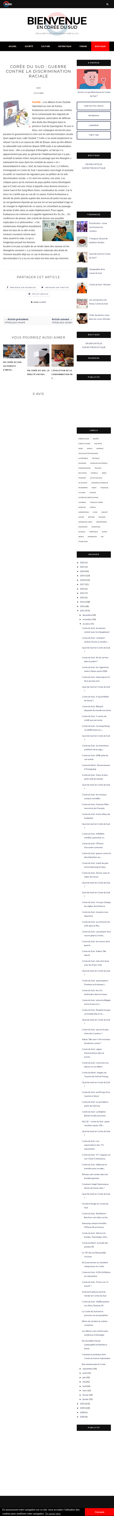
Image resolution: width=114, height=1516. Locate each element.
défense (91, 517)
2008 (82, 1412)
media (94, 488)
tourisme (82, 478)
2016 (82, 588)
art (102, 536)
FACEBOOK (93, 116)
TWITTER (94, 135)
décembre (87, 615)
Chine (95, 512)
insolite (104, 512)
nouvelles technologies (88, 453)
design (81, 536)
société (42, 302)
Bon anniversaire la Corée (94, 1364)
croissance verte (85, 522)
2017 (82, 584)
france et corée (96, 502)
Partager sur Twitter (57, 287)
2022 (82, 562)
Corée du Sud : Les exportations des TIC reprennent (93, 1145)
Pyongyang (83, 541)
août (85, 1373)
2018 (82, 580)
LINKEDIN (94, 125)
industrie (98, 443)
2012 (82, 606)
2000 (82, 1416)
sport (104, 473)
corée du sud (83, 439)
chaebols (82, 502)
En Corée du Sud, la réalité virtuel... (38, 372)
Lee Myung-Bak (96, 478)
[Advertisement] (94, 191)
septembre (88, 1368)
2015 (82, 593)
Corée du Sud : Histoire (100, 284)
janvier (86, 1399)
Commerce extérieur (99, 483)
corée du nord (84, 443)
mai (84, 1381)
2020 (82, 571)
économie (82, 463)
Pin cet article (40, 294)
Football (94, 473)
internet (99, 448)
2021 (82, 567)
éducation (82, 473)
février (86, 1395)
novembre (87, 619)
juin (84, 1377)
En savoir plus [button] (52, 1513)
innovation (82, 527)
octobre (86, 623)
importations (101, 522)
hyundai (82, 492)
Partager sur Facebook (23, 287)
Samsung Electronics (98, 463)
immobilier (92, 536)
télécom (98, 468)
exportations (83, 512)
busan (104, 532)
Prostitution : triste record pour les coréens (98, 227)
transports (83, 488)
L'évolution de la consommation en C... (62, 374)
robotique (93, 532)
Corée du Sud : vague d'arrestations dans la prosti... (93, 1053)
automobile (83, 458)
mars (85, 1390)
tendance (104, 488)
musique (81, 532)
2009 (82, 1408)
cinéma (93, 507)
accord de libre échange (88, 497)
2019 (82, 575)
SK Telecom (82, 483)
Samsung (82, 507)
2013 (82, 602)
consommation (84, 468)
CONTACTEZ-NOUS (94, 106)
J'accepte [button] (99, 1512)
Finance (93, 492)
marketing (95, 527)
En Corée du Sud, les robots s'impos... (12, 366)
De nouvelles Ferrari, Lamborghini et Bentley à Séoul (94, 1344)
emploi (89, 448)
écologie (102, 517)
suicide (81, 517)
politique (95, 458)
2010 (82, 1403)
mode (80, 448)
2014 (82, 597)
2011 (82, 610)
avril (84, 1386)
